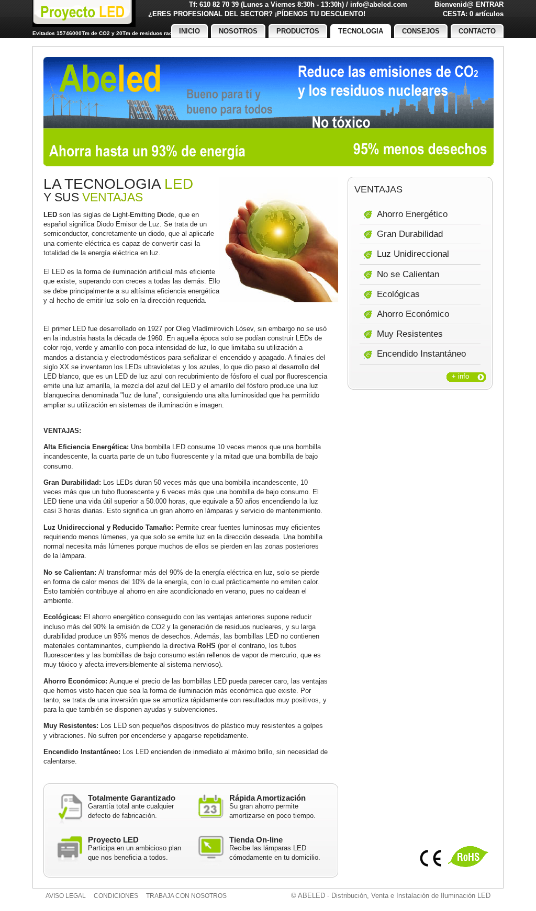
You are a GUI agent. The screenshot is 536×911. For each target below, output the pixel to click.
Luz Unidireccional (413, 254)
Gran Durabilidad (410, 234)
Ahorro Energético (412, 214)
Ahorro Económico (413, 314)
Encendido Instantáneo (421, 354)
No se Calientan (408, 274)
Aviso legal (66, 895)
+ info (460, 376)
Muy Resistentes (410, 334)
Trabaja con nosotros (186, 895)
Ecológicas (398, 294)
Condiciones (116, 895)
